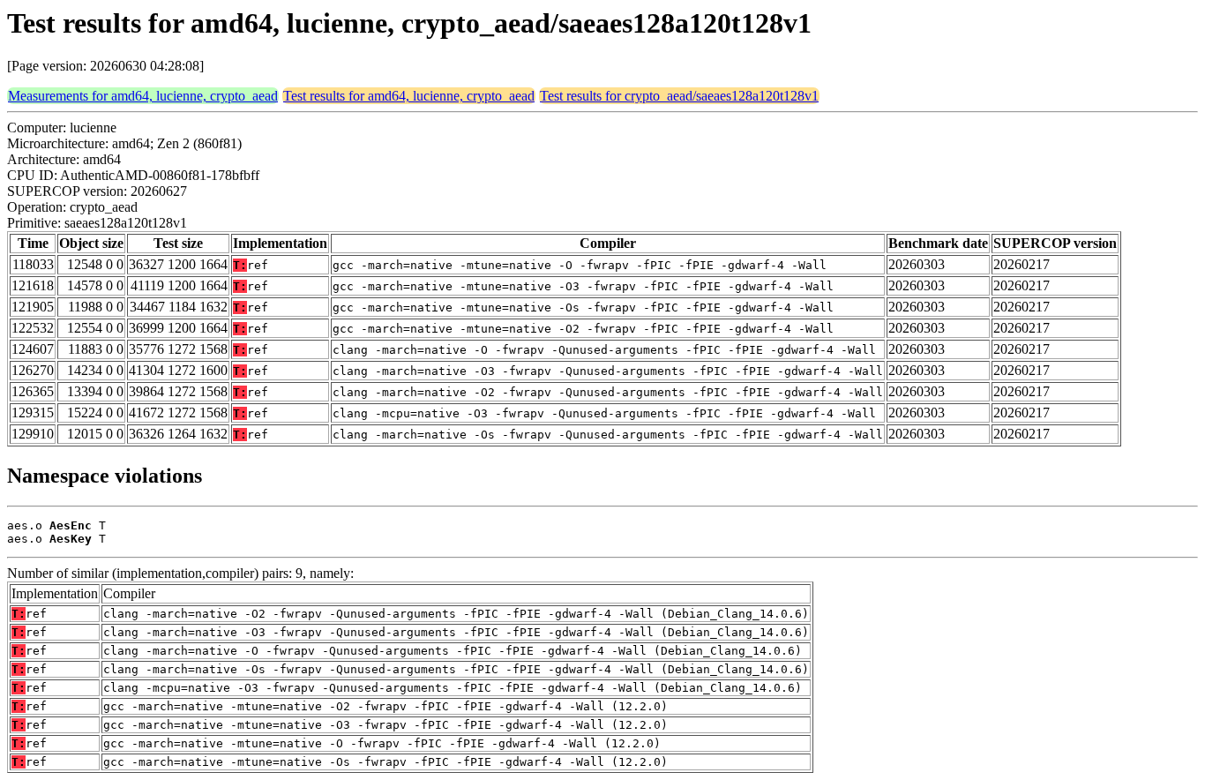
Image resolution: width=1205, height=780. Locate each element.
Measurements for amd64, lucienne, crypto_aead (143, 95)
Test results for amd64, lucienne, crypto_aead (409, 95)
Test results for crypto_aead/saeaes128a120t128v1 (679, 95)
